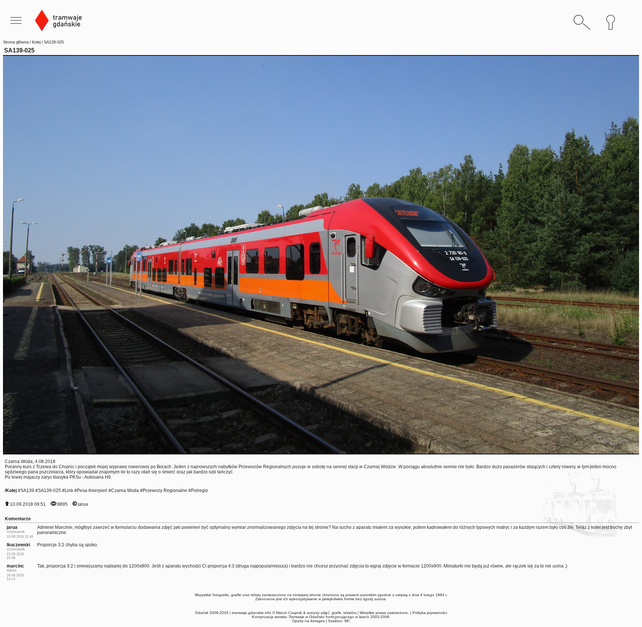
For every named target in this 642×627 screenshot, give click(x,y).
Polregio (199, 490)
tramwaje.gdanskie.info (251, 613)
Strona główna (16, 42)
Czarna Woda (125, 490)
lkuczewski (18, 544)
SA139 (27, 490)
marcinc (15, 566)
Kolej (36, 42)
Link (69, 490)
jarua (83, 504)
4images (317, 621)
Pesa (82, 490)
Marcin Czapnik (289, 613)
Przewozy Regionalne (165, 490)
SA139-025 (49, 490)
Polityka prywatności (429, 613)
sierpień (99, 490)
